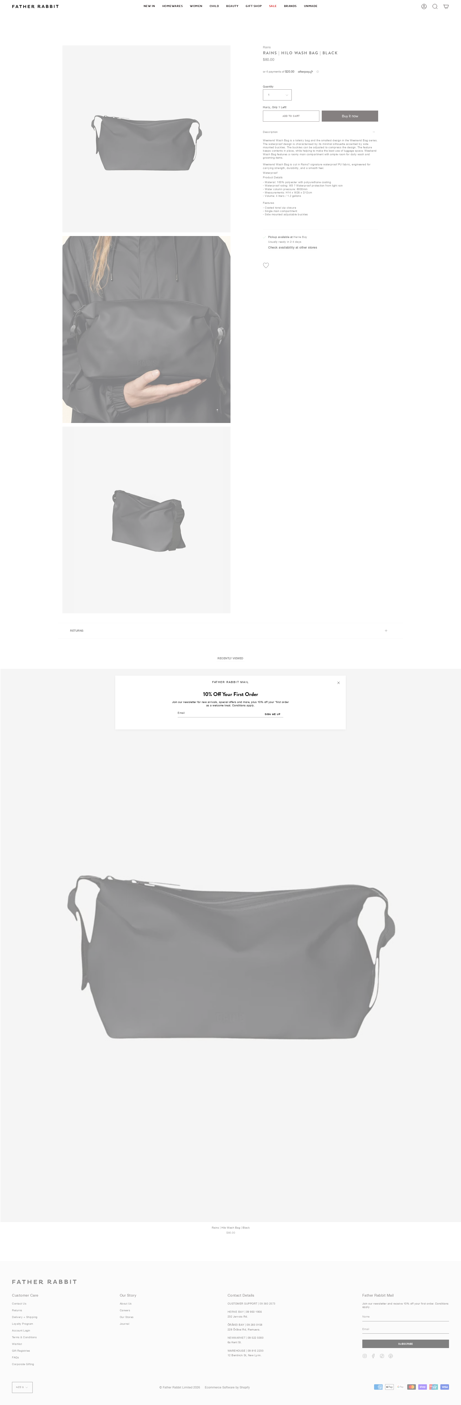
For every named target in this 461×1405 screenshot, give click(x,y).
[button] (173, 6)
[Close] (338, 682)
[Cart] (446, 6)
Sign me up (272, 714)
